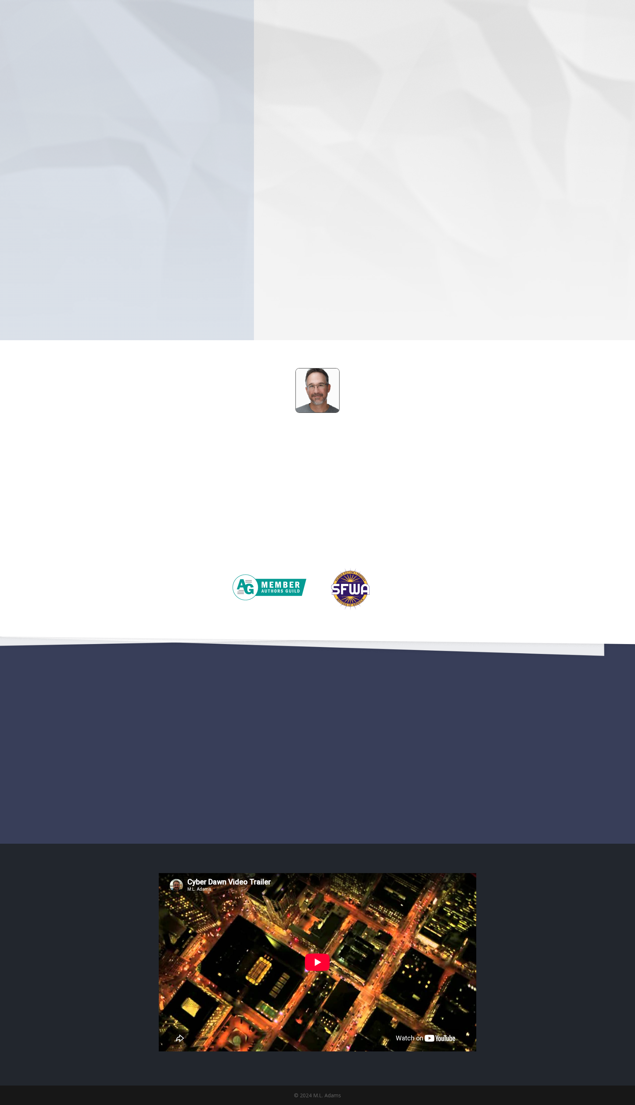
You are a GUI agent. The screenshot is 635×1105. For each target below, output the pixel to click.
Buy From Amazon (362, 269)
